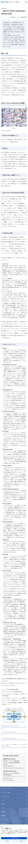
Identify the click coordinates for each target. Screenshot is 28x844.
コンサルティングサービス (7, 788)
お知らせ (3, 804)
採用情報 (3, 815)
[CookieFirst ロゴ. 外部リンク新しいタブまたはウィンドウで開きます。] (1, 826)
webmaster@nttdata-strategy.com (15, 768)
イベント (3, 800)
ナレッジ (3, 808)
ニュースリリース (5, 796)
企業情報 (3, 811)
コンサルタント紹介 (5, 792)
